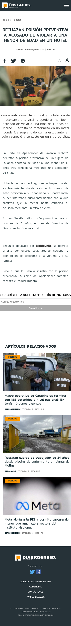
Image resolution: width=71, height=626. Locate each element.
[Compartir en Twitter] (13, 62)
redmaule (10, 471)
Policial (17, 19)
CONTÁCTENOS (35, 591)
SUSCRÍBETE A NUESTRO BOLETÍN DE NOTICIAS (35, 295)
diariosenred (12, 409)
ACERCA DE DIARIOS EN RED (35, 581)
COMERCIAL (35, 586)
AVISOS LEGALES (36, 597)
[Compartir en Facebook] (4, 62)
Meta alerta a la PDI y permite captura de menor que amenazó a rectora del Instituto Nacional (37, 523)
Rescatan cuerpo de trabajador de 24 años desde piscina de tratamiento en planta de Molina (37, 461)
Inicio (6, 19)
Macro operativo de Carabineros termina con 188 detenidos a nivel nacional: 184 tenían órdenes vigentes (35, 399)
